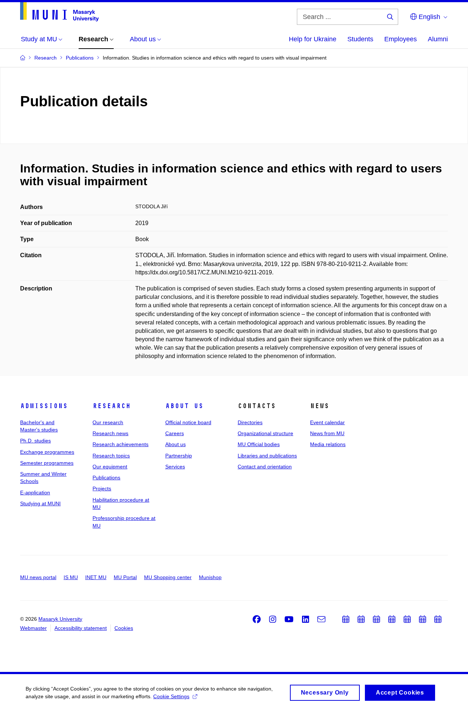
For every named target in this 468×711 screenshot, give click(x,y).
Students (360, 39)
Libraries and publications (267, 456)
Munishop (210, 577)
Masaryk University (60, 619)
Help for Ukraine (312, 39)
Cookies (123, 628)
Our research (108, 422)
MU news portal (38, 577)
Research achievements (120, 444)
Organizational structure (265, 433)
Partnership (178, 456)
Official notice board (188, 422)
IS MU (71, 577)
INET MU (95, 577)
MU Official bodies (259, 444)
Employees (400, 39)
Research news (110, 433)
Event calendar (327, 422)
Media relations (328, 444)
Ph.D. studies (35, 441)
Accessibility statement (80, 628)
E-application (35, 492)
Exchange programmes (47, 452)
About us (184, 406)
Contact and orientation (265, 466)
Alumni (438, 39)
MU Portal (125, 577)
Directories (250, 422)
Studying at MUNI (40, 503)
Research (112, 406)
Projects (102, 488)
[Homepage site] (59, 12)
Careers (174, 433)
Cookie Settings (171, 696)
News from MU (327, 433)
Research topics (111, 456)
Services (175, 466)
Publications (106, 477)
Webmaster (33, 628)
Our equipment (110, 466)
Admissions (44, 406)
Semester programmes (46, 463)
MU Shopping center (168, 577)
